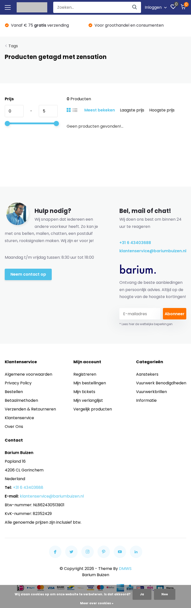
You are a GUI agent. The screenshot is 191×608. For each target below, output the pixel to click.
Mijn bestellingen (89, 383)
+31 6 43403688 (135, 243)
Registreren (84, 374)
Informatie (146, 400)
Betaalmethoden (21, 400)
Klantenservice (19, 418)
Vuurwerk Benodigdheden (161, 383)
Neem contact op (28, 274)
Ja (142, 594)
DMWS (125, 568)
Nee (164, 594)
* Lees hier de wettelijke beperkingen (146, 324)
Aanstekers (147, 374)
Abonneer (175, 314)
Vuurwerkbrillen (151, 392)
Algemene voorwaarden (28, 374)
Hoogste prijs (162, 110)
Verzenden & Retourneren (30, 409)
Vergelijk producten (92, 409)
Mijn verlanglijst (88, 400)
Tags (13, 46)
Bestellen (14, 392)
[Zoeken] (135, 7)
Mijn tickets (84, 392)
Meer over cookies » (96, 603)
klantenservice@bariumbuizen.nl (152, 251)
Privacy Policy (18, 383)
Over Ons (14, 426)
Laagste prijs (132, 110)
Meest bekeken (99, 110)
